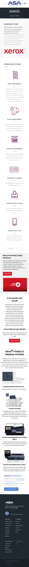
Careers (17, 527)
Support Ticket (8, 552)
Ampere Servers (9, 521)
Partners (18, 523)
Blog (17, 532)
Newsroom (18, 529)
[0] (24, 3)
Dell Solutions (8, 523)
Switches (7, 536)
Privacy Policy (8, 565)
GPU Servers (8, 525)
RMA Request (8, 549)
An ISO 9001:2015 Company (16, 514)
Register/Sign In (19, 525)
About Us (18, 521)
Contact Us (8, 543)
